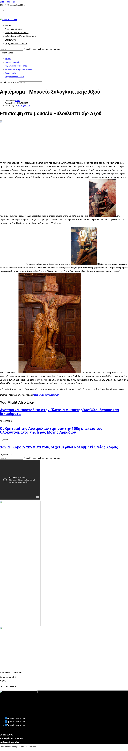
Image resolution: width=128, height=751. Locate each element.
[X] (6, 718)
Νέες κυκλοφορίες (13, 62)
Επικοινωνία (10, 73)
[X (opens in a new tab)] (5, 10)
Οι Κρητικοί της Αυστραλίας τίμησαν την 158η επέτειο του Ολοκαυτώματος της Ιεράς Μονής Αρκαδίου (51, 430)
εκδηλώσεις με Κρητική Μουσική (19, 69)
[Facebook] (6, 721)
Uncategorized (23, 106)
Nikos (17, 101)
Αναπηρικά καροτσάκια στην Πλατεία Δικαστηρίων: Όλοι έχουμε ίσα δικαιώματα (59, 412)
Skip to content (7, 2)
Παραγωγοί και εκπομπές (16, 66)
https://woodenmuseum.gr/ (46, 395)
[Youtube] (6, 725)
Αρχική (8, 58)
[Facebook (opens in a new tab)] (5, 14)
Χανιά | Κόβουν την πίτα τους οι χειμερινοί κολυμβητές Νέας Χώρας (59, 447)
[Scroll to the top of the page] (1, 749)
